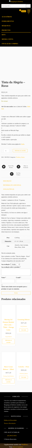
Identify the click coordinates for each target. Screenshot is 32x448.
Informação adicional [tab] (12, 185)
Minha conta (7, 39)
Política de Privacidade (10, 420)
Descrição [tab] (7, 181)
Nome (3, 277)
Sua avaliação (6, 264)
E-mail (18, 277)
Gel (6, 336)
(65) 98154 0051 (12, 435)
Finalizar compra (10, 43)
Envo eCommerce (18, 447)
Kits (4, 34)
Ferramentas (8, 21)
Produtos (6, 30)
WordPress (24, 444)
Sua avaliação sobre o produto (11, 267)
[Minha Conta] (17, 11)
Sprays (23, 157)
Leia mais (23, 330)
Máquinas (6, 25)
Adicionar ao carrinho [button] (8, 341)
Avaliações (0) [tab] (8, 189)
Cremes (5, 376)
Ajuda (22, 144)
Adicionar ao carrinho (20, 150)
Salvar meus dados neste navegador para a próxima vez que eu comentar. (14, 288)
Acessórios (7, 16)
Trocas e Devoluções (10, 423)
